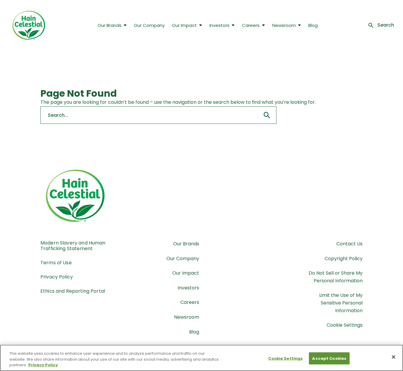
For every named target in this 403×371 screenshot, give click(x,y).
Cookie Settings (345, 325)
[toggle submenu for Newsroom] (299, 25)
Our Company (149, 25)
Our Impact (184, 25)
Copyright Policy (344, 258)
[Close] (393, 356)
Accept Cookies (329, 358)
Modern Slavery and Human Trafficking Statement (73, 245)
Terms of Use (56, 262)
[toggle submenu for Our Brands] (125, 25)
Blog (313, 25)
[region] (201, 358)
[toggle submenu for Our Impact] (200, 25)
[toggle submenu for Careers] (263, 25)
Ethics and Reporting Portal (72, 291)
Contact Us (349, 243)
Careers (251, 25)
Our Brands (110, 25)
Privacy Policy (56, 277)
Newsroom (284, 25)
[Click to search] (267, 115)
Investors (219, 25)
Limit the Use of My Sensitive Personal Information (341, 303)
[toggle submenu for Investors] (233, 25)
